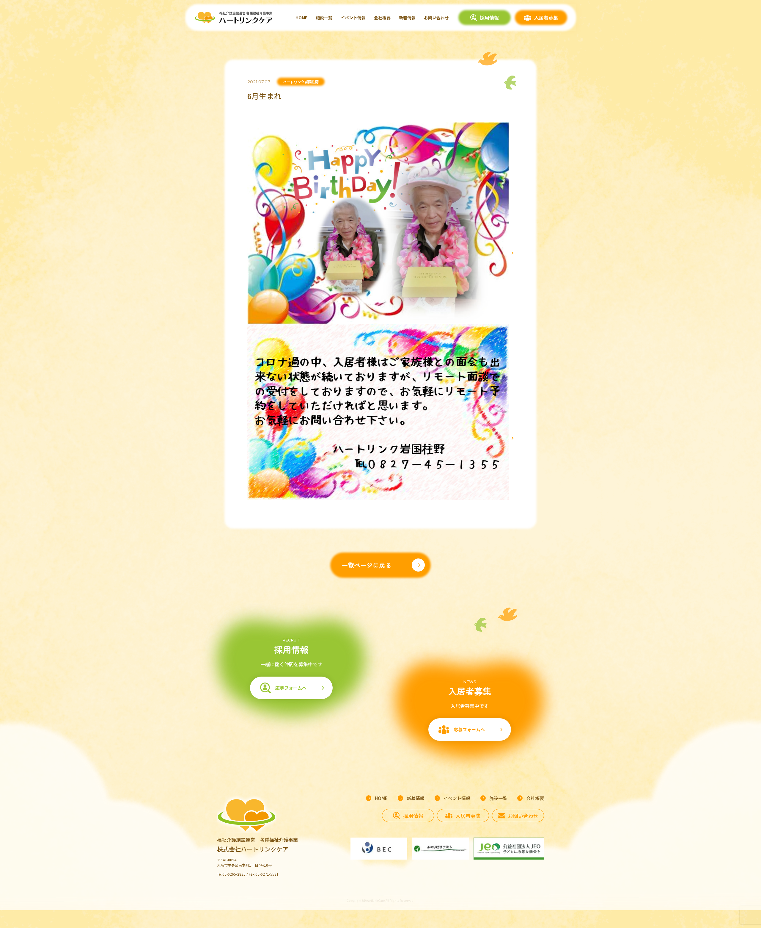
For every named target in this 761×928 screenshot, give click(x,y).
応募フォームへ (290, 688)
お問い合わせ (436, 18)
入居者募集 (546, 17)
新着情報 (407, 18)
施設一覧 (324, 18)
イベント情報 (353, 18)
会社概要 (382, 18)
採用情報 (489, 17)
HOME (301, 18)
